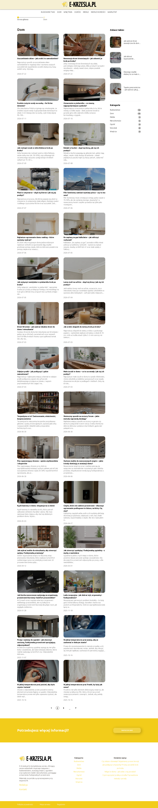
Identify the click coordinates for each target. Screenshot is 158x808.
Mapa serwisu (45, 804)
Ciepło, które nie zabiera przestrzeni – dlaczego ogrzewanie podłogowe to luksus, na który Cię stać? (84, 508)
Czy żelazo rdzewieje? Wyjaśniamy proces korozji (120, 761)
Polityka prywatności (25, 804)
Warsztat (112, 12)
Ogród (77, 12)
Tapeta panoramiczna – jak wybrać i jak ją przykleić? (132, 88)
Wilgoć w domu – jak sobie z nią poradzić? (120, 772)
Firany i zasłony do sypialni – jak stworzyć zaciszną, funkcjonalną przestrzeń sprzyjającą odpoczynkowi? (36, 642)
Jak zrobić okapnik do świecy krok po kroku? (82, 327)
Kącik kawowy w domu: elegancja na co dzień (36, 506)
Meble (86, 12)
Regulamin (61, 804)
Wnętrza (68, 12)
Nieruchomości (98, 12)
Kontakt (23, 789)
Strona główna (22, 19)
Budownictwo (48, 12)
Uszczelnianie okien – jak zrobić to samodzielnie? (37, 58)
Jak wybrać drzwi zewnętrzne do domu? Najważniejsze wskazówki (132, 42)
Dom (59, 12)
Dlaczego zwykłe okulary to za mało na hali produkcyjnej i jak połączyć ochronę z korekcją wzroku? (132, 73)
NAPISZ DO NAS (127, 730)
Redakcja (23, 785)
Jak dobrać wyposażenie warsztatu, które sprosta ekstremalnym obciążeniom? (130, 57)
